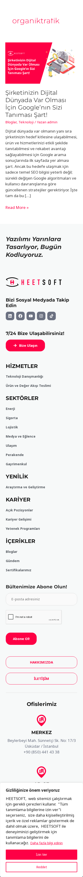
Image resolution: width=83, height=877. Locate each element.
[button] (25, 345)
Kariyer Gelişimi (18, 519)
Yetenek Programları (23, 528)
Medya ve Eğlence (21, 436)
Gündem (13, 561)
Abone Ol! (21, 638)
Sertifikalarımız (18, 570)
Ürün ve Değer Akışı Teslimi (28, 385)
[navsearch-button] (71, 16)
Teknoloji (26, 122)
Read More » (17, 207)
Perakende (15, 455)
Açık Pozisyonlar (19, 510)
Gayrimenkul (16, 464)
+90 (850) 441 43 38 (41, 752)
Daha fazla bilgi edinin (46, 843)
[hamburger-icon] (52, 17)
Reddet (41, 867)
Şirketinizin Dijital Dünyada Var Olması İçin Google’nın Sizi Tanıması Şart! (35, 104)
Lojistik (12, 427)
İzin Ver (41, 854)
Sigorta (12, 418)
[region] (41, 830)
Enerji (10, 408)
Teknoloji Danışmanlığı (24, 376)
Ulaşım (11, 445)
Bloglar (11, 122)
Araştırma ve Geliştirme (25, 487)
